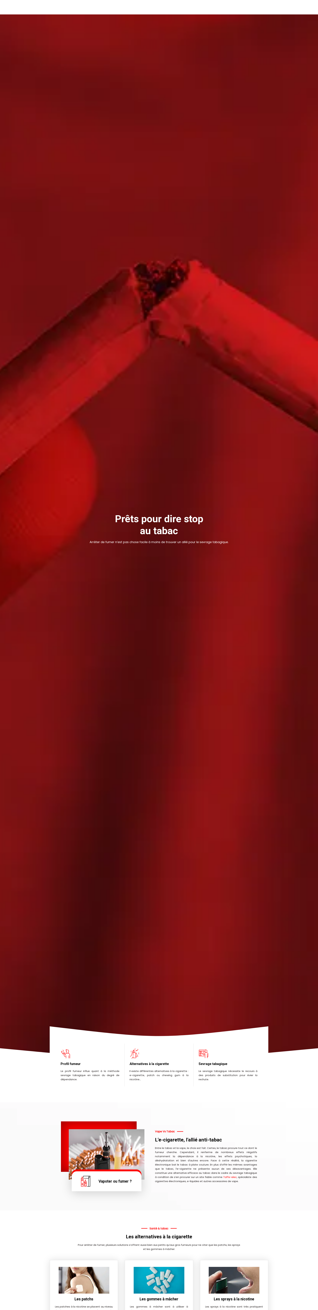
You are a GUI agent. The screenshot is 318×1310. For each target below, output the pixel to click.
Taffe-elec (230, 1177)
